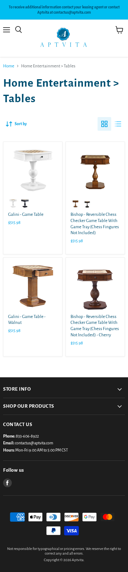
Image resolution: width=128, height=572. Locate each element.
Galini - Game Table (25, 214)
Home (8, 66)
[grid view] (104, 124)
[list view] (118, 124)
